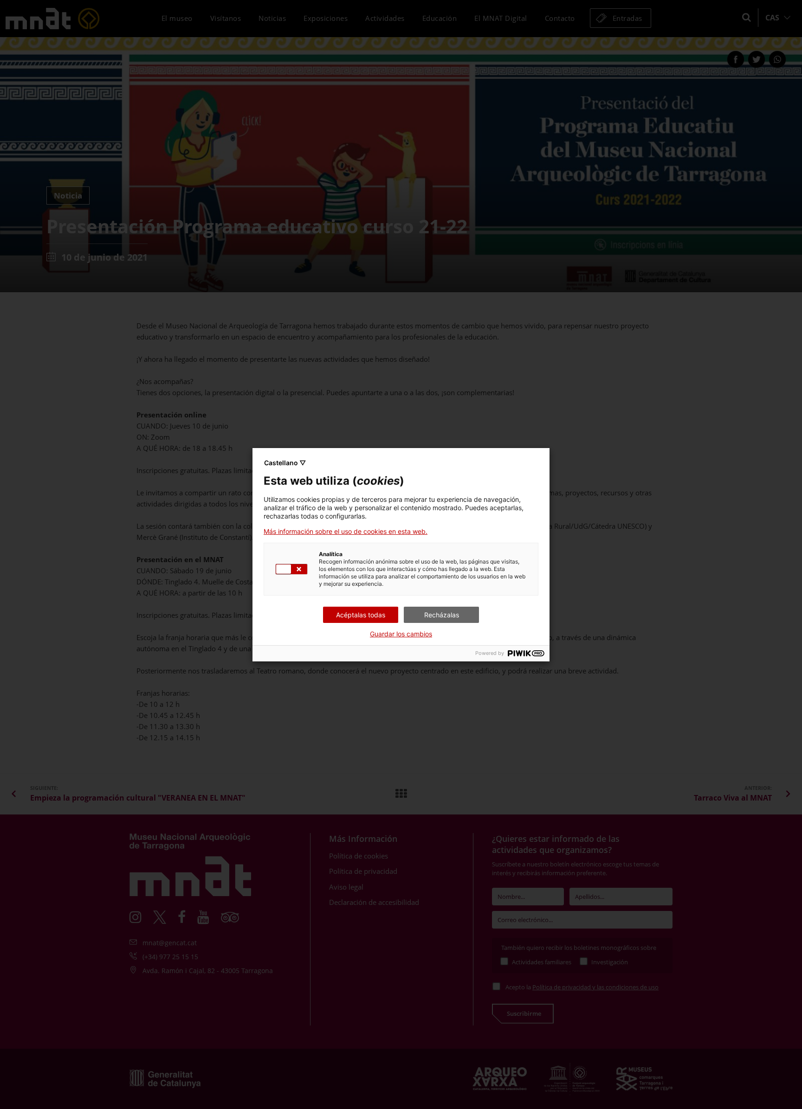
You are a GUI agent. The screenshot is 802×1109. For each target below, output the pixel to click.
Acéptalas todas (360, 615)
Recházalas (441, 615)
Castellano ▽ (285, 463)
